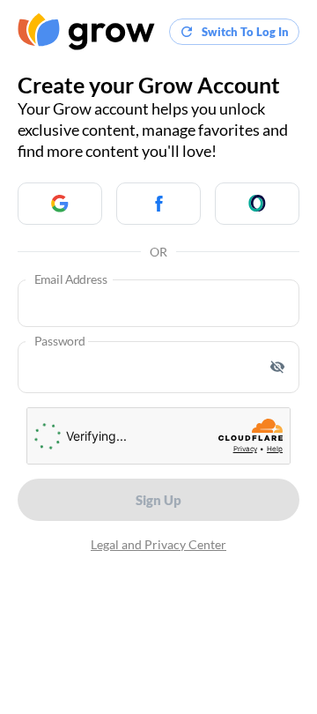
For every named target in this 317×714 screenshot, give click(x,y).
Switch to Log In (245, 32)
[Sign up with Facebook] (158, 203)
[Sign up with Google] (60, 203)
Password (59, 341)
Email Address (70, 279)
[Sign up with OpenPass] (257, 203)
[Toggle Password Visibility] (277, 366)
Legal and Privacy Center (158, 544)
